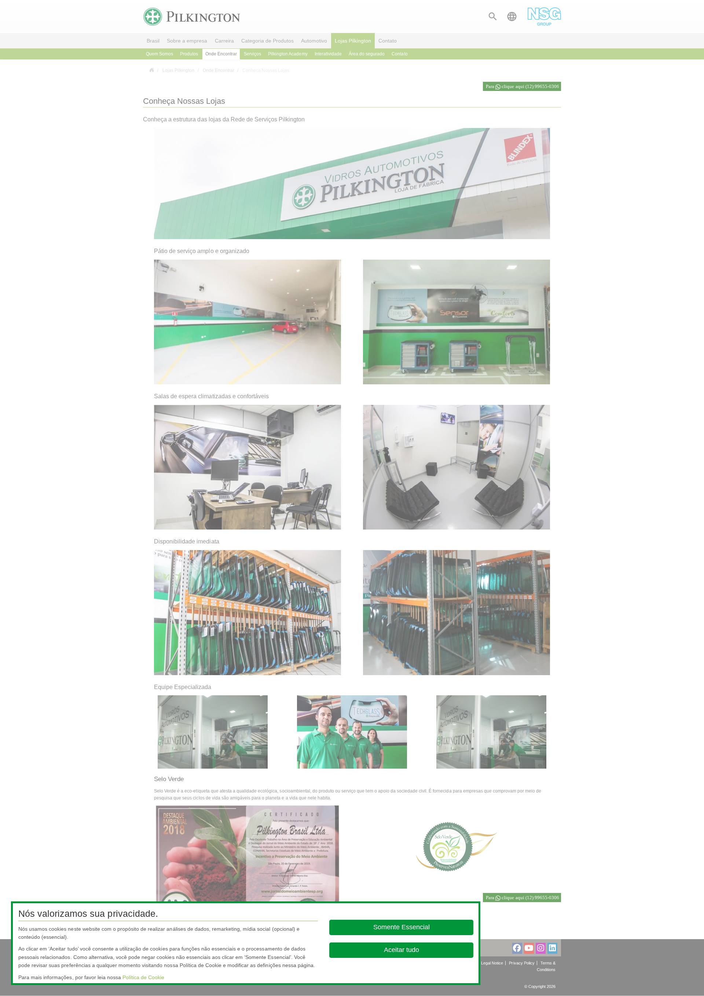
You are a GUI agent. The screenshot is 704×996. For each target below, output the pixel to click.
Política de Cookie (143, 977)
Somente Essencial (401, 927)
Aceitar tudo (401, 949)
